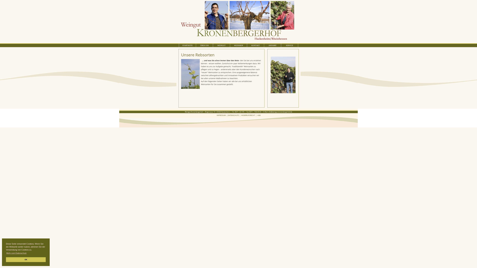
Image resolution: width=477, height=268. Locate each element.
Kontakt (255, 45)
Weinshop (238, 45)
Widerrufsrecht (248, 115)
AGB (258, 115)
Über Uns (204, 45)
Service (289, 45)
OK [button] (26, 260)
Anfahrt (273, 45)
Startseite (187, 45)
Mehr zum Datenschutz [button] (16, 253)
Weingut (221, 45)
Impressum (221, 115)
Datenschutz (233, 115)
